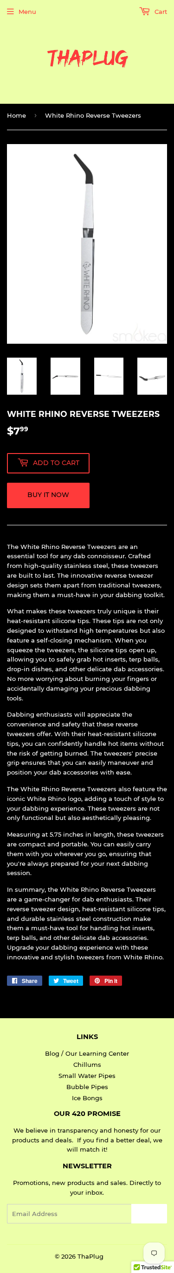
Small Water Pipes (87, 1075)
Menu (27, 11)
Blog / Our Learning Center (87, 1053)
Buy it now (48, 495)
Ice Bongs (87, 1098)
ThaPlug (90, 1256)
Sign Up (149, 1213)
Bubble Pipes (87, 1086)
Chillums (87, 1064)
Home (16, 115)
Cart (160, 11)
